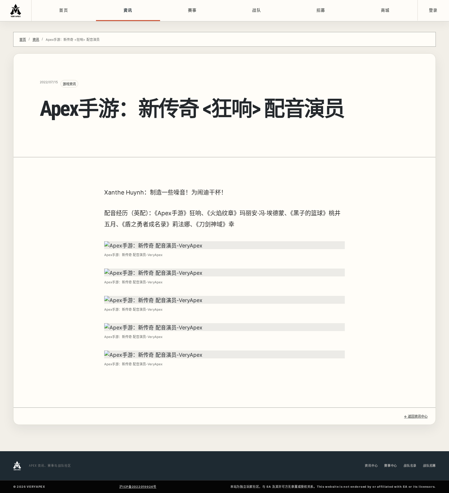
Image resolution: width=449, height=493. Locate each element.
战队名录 (410, 465)
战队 (256, 10)
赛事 (192, 10)
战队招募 (429, 465)
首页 (63, 10)
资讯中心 (371, 465)
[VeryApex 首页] (16, 10)
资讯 (128, 10)
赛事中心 (390, 465)
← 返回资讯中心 (416, 416)
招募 (321, 10)
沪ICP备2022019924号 (137, 486)
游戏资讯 (69, 84)
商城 (385, 10)
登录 (433, 10)
